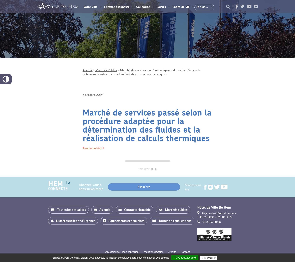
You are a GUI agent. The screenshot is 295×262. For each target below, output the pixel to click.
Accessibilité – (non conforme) (122, 251)
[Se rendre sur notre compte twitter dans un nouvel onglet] (242, 7)
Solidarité (143, 7)
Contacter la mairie (137, 210)
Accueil (88, 70)
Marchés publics (176, 210)
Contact (185, 251)
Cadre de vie (180, 7)
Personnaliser (208, 258)
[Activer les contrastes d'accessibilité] (6, 79)
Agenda (104, 210)
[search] (228, 7)
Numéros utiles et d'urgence (75, 221)
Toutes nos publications (175, 221)
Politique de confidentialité (232, 257)
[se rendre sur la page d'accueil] (58, 6)
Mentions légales (153, 251)
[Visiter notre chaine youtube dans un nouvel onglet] (249, 7)
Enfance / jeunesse (117, 7)
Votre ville (90, 7)
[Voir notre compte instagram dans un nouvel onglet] (256, 7)
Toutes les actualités (71, 210)
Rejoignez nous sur (205, 187)
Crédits (172, 251)
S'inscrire (144, 187)
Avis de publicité (93, 148)
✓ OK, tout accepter (185, 257)
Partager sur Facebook (156, 169)
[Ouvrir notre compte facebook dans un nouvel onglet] (237, 7)
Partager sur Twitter (152, 169)
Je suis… (202, 7)
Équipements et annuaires (126, 221)
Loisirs (161, 7)
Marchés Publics (106, 70)
